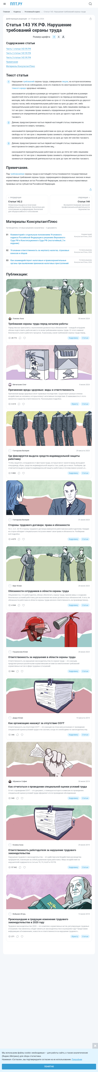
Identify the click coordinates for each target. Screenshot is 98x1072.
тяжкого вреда (19, 88)
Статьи (85, 338)
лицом (65, 81)
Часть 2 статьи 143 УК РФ (18, 53)
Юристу (75, 404)
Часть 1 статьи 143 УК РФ (18, 49)
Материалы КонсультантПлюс (20, 66)
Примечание (12, 62)
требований (28, 81)
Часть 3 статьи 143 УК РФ (18, 57)
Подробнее (77, 1059)
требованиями (17, 174)
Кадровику (73, 338)
